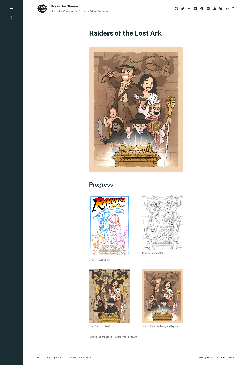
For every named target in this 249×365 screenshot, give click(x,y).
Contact (221, 357)
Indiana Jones (105, 336)
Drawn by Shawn (64, 6)
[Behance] (189, 8)
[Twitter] (183, 8)
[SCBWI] (214, 8)
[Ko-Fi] (227, 8)
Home (232, 357)
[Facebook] (202, 8)
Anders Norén (85, 357)
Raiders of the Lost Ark (125, 336)
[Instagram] (176, 8)
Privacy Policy (206, 357)
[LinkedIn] (195, 8)
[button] (11, 182)
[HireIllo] (208, 8)
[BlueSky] (221, 8)
